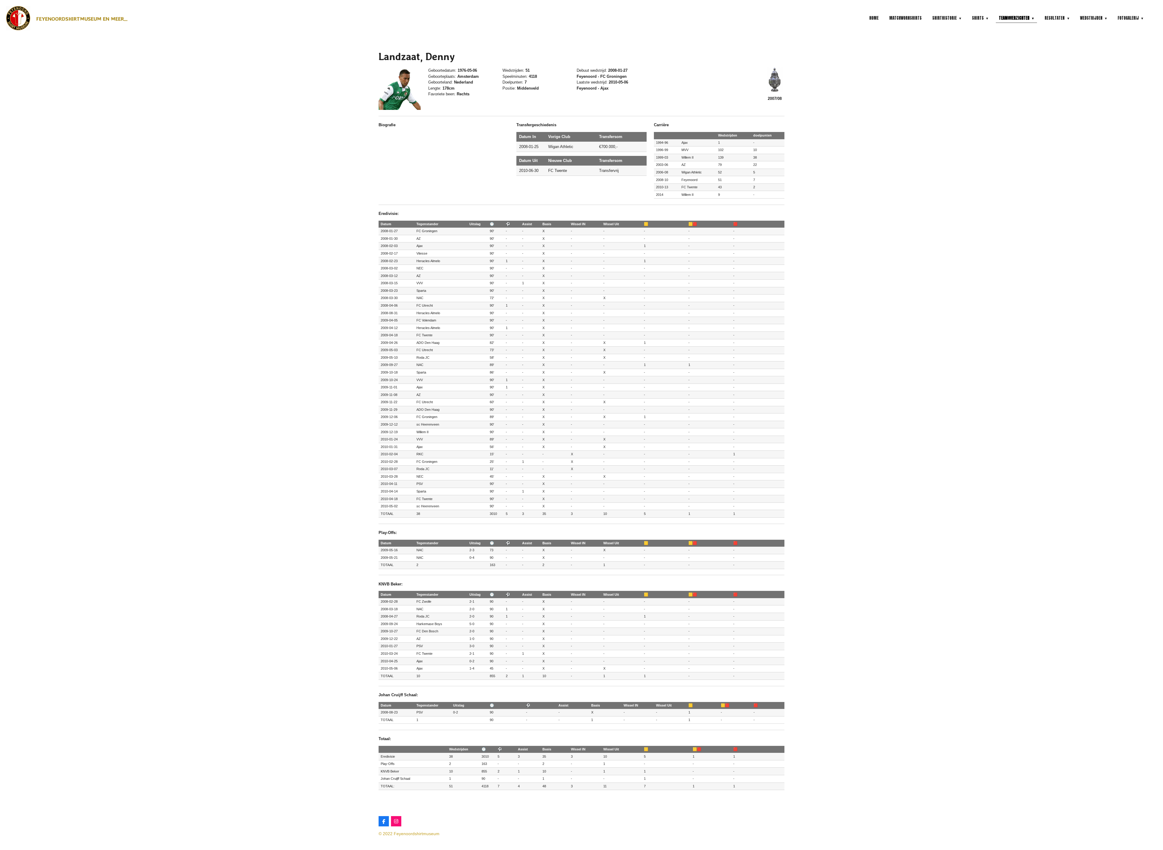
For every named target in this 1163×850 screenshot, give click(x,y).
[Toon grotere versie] (400, 89)
